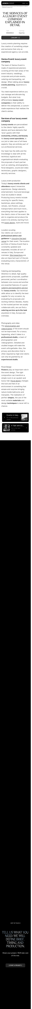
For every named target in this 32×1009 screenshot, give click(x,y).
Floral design (16, 381)
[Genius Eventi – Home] (8, 3)
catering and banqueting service (14, 288)
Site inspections (16, 255)
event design (9, 223)
